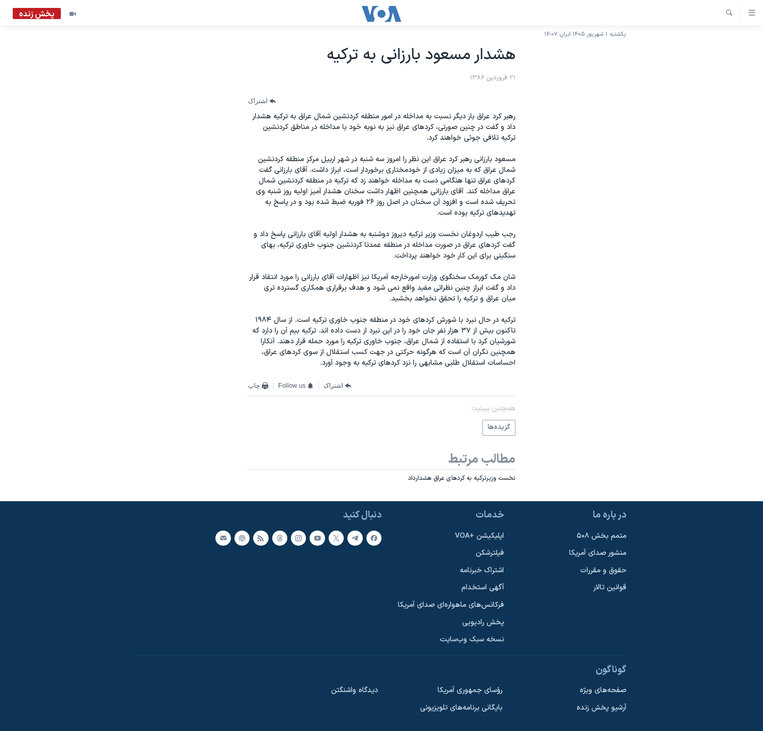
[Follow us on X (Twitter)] (336, 537)
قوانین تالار (609, 587)
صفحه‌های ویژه (603, 690)
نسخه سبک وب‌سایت (472, 639)
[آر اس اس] (260, 537)
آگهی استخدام (482, 587)
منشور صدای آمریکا (597, 553)
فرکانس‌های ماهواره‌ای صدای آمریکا (451, 605)
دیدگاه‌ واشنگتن (354, 690)
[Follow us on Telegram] (354, 537)
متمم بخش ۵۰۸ (601, 535)
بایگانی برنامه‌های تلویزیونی (461, 707)
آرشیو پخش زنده (601, 707)
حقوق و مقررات (603, 570)
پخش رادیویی (483, 622)
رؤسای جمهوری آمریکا (470, 690)
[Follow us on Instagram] (298, 537)
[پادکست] (242, 537)
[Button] (262, 101)
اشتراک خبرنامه (482, 570)
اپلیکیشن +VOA (479, 535)
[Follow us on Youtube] (317, 537)
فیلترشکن (490, 553)
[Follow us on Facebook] (374, 537)
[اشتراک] (222, 537)
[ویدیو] (73, 14)
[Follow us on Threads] (279, 537)
